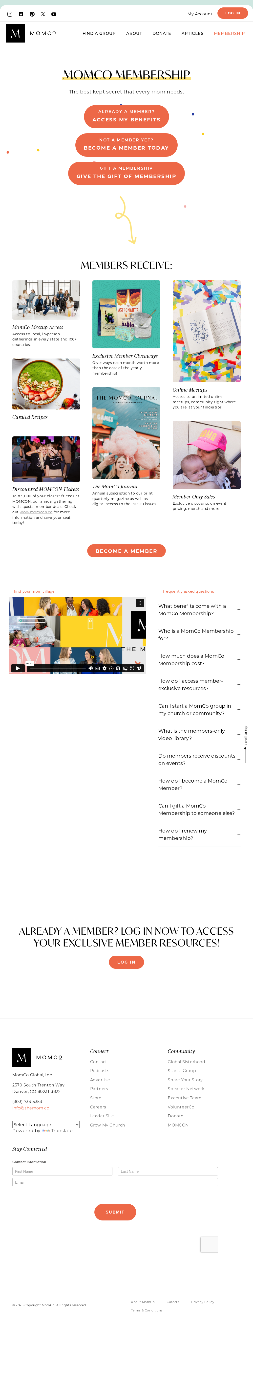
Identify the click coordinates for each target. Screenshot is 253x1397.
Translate (62, 1130)
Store (96, 1097)
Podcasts (99, 1070)
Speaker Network (186, 1088)
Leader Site (102, 1115)
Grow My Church (107, 1124)
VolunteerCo (181, 1106)
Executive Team (184, 1097)
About (134, 33)
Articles (193, 33)
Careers (98, 1106)
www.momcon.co (36, 512)
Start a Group (182, 1070)
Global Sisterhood (186, 1061)
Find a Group (99, 33)
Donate (161, 33)
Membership (229, 33)
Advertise (100, 1079)
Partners (99, 1088)
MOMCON (178, 1124)
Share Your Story (185, 1079)
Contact (98, 1061)
